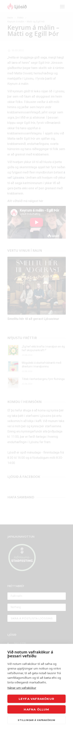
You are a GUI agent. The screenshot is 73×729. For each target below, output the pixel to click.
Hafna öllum (36, 709)
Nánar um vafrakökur (21, 688)
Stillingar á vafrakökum (36, 720)
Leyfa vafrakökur (36, 699)
